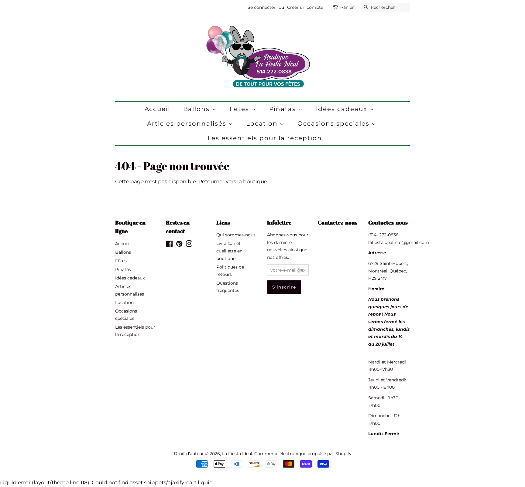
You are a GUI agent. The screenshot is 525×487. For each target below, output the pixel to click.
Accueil (157, 109)
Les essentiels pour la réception (265, 138)
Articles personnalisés (187, 123)
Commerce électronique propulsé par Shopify (303, 453)
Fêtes (241, 109)
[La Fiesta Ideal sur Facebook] (169, 245)
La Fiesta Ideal (237, 453)
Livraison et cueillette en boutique (229, 251)
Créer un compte (305, 7)
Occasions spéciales (334, 123)
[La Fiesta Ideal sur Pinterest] (179, 245)
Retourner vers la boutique (232, 181)
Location (263, 123)
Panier (347, 7)
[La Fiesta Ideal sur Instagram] (189, 245)
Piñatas (283, 109)
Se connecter (262, 7)
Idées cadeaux (343, 109)
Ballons (197, 109)
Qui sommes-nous (236, 235)
